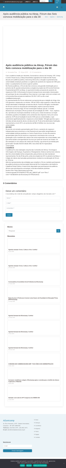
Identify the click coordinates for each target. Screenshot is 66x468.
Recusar (29, 465)
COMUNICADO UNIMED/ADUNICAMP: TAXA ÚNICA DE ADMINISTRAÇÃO (30, 364)
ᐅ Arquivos (37, 428)
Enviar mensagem (17, 451)
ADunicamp (8, 420)
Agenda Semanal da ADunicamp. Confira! (20, 315)
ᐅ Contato (37, 437)
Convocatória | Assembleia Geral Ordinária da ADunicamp (25, 282)
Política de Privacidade (40, 465)
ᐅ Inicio (36, 419)
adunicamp (60, 17)
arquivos (52, 17)
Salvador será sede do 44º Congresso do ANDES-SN (24, 397)
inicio (46, 17)
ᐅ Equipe (36, 434)
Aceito (22, 465)
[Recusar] (64, 463)
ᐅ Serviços (37, 422)
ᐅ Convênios (37, 425)
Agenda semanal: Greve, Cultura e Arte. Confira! (22, 249)
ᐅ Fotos (36, 431)
